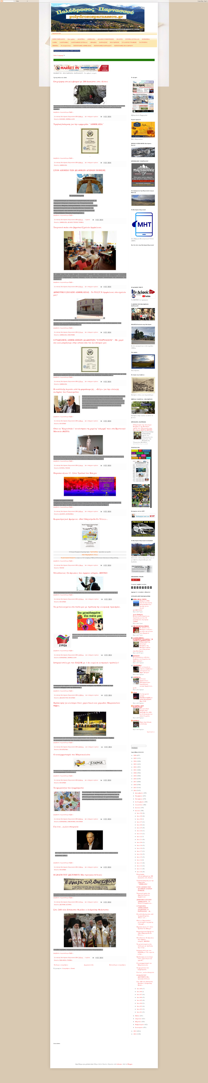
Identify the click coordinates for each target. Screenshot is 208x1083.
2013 (135, 1031)
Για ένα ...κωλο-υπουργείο (65, 826)
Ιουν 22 (139, 836)
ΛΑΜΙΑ (54, 42)
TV (140, 458)
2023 (135, 764)
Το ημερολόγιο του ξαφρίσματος (68, 787)
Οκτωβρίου (139, 799)
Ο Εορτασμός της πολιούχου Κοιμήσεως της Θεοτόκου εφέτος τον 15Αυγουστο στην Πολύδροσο (141, 646)
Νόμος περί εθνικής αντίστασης (145, 723)
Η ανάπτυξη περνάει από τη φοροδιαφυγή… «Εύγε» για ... (145, 915)
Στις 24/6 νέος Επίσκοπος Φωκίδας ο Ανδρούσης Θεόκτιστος (81, 909)
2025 (135, 758)
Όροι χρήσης (71, 39)
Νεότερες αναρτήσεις (61, 965)
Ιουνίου (137, 810)
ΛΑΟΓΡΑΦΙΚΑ (64, 42)
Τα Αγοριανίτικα (66, 45)
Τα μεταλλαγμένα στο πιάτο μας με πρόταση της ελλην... (145, 946)
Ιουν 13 (139, 863)
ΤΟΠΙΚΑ (81, 222)
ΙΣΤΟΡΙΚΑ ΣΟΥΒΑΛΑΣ (132, 39)
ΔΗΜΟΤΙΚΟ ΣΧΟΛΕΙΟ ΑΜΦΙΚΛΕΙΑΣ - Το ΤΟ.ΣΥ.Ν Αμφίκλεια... (144, 901)
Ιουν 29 (139, 816)
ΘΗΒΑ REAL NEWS (139, 599)
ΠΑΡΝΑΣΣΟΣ (103, 42)
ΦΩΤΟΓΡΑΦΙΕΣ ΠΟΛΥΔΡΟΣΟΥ (123, 45)
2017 (135, 782)
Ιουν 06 (139, 997)
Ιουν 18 (139, 848)
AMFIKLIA (137, 677)
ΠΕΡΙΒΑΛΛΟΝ (70, 119)
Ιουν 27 (139, 822)
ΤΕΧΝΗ (75, 222)
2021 (135, 770)
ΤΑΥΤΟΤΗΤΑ (143, 42)
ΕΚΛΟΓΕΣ (120, 39)
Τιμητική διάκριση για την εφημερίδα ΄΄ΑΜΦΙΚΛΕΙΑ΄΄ (78, 124)
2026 (135, 755)
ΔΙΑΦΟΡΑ (62, 514)
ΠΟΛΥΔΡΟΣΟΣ (114, 42)
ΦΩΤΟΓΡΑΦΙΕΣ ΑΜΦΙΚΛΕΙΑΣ (82, 45)
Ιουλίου (138, 808)
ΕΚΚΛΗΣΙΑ (62, 960)
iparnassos (136, 656)
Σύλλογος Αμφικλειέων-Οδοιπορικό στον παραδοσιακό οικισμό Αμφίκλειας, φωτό (142, 683)
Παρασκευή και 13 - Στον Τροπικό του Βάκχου (75, 473)
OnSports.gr (140, 453)
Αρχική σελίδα (56, 33)
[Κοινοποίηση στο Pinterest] (110, 116)
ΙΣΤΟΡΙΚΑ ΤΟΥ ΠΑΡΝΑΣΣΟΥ (138, 706)
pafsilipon (136, 721)
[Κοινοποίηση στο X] (107, 116)
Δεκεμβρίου (139, 793)
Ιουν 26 (139, 825)
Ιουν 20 (139, 842)
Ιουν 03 (139, 1006)
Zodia (148, 455)
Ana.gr (133, 453)
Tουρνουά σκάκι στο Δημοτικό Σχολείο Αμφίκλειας (77, 227)
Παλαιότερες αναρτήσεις (117, 965)
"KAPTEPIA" (137, 665)
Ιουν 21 (139, 839)
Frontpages (135, 450)
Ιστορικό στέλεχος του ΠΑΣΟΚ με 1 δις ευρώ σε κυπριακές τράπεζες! (86, 662)
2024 (135, 761)
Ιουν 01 (139, 1012)
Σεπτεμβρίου (139, 802)
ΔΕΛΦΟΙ (70, 222)
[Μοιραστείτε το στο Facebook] (109, 116)
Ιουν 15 (139, 857)
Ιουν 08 (139, 991)
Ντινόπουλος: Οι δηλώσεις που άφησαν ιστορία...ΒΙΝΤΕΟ (80, 572)
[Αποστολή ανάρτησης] (101, 116)
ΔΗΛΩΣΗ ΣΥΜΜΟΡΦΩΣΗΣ (106, 39)
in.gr (139, 455)
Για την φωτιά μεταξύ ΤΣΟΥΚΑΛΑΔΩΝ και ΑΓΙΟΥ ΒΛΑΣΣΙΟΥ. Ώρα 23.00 (146, 697)
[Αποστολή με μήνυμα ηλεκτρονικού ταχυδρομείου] (104, 116)
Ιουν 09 (139, 989)
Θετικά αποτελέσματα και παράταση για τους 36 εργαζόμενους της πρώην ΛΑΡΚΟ (141, 618)
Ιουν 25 (139, 828)
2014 (135, 790)
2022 (135, 767)
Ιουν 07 (139, 994)
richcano (119, 1064)
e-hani (135, 692)
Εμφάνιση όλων (151, 732)
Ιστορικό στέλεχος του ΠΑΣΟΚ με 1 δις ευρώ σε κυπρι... (145, 952)
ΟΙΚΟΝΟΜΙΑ (72, 821)
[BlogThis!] (106, 116)
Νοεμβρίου (139, 796)
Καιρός (148, 458)
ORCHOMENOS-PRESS (141, 626)
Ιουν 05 (139, 1000)
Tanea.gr (134, 455)
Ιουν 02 (139, 1009)
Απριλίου (138, 1019)
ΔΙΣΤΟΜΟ (62, 904)
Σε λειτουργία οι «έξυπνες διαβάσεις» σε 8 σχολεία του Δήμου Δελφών (142, 659)
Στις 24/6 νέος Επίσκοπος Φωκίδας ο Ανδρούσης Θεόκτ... (145, 983)
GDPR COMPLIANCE (58, 39)
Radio (143, 458)
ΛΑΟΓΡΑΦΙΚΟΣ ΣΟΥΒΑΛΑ (79, 42)
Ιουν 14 (139, 860)
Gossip (143, 455)
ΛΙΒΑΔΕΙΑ (93, 42)
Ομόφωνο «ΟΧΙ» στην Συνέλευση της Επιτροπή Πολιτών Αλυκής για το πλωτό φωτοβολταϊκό (142, 605)
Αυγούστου (139, 805)
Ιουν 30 (139, 813)
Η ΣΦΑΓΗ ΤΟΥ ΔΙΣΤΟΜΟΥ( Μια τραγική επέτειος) (77, 874)
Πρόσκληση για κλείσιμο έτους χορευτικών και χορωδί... (145, 958)
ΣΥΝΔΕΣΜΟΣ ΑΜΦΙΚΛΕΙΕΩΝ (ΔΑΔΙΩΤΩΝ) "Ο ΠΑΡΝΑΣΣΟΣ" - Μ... (144, 908)
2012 (135, 1034)
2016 (135, 785)
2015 (135, 787)
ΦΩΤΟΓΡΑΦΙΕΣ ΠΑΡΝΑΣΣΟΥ (103, 45)
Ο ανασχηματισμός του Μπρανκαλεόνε (71, 754)
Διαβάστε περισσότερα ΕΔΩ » (63, 112)
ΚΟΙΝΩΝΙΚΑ (146, 39)
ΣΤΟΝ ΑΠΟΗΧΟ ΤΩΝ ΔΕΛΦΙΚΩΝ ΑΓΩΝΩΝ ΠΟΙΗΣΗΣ (79, 170)
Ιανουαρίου (139, 1027)
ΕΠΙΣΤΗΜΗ (71, 335)
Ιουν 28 (139, 819)
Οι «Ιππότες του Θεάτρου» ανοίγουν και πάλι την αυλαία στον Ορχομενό (146, 630)
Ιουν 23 (139, 834)
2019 (135, 776)
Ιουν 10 (139, 872)
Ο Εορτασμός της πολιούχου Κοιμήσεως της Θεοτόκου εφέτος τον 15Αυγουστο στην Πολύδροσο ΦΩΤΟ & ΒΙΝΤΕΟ (142, 427)
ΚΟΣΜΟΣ (62, 119)
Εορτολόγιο (135, 458)
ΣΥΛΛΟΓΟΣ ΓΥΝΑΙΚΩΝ (129, 42)
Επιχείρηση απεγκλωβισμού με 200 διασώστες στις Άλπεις (80, 81)
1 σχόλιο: (87, 219)
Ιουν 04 (139, 1003)
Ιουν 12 (139, 866)
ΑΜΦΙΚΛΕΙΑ (91, 39)
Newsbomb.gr (146, 450)
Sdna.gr (147, 453)
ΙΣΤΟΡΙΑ (62, 468)
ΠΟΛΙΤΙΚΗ (62, 423)
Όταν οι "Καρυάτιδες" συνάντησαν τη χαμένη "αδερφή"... (145, 922)
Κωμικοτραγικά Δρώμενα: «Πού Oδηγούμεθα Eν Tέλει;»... (80, 519)
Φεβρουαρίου (139, 1024)
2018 (135, 779)
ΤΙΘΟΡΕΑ (55, 45)
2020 (135, 773)
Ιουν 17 (139, 851)
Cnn (140, 450)
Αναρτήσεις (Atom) (68, 968)
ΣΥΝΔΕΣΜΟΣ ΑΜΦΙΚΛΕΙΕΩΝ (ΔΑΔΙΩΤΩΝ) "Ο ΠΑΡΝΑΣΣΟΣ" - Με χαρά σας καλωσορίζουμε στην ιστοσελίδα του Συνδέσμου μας (88, 341)
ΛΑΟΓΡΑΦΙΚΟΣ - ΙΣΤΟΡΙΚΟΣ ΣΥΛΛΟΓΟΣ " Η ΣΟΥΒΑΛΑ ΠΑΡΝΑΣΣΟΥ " (143, 639)
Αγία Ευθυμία (138, 614)
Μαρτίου (138, 1021)
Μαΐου (137, 1016)
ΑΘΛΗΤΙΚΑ (81, 39)
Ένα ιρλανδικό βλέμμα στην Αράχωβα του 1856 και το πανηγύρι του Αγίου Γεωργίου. (146, 712)
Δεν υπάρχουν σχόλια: (91, 116)
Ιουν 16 (139, 854)
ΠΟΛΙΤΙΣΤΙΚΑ (63, 749)
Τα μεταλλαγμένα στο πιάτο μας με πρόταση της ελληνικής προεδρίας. (86, 606)
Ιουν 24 (139, 831)
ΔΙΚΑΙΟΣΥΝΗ (63, 698)
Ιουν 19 (139, 845)
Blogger (130, 1064)
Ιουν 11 (139, 869)
